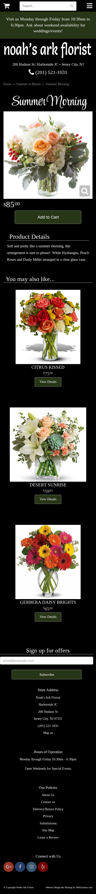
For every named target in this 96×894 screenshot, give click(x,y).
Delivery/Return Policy (48, 809)
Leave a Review (48, 837)
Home (7, 84)
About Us (48, 795)
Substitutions (48, 823)
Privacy (48, 816)
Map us (48, 733)
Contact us (48, 802)
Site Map (48, 830)
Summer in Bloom (28, 84)
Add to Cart (48, 217)
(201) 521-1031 (50, 72)
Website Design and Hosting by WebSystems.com (69, 887)
